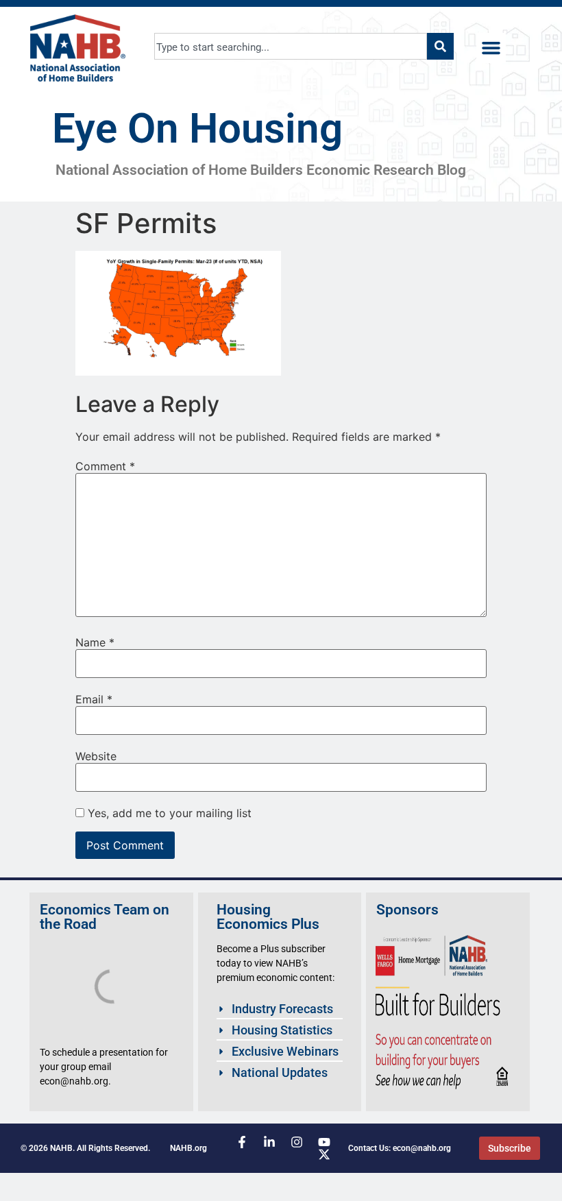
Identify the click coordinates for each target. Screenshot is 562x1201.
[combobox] (291, 46)
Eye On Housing (197, 128)
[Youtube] (324, 1142)
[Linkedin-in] (269, 1142)
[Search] (440, 46)
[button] (491, 48)
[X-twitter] (324, 1154)
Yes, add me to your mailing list (168, 813)
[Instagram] (297, 1142)
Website (96, 756)
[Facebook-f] (242, 1142)
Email (93, 699)
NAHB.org (188, 1148)
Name (94, 642)
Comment (105, 466)
